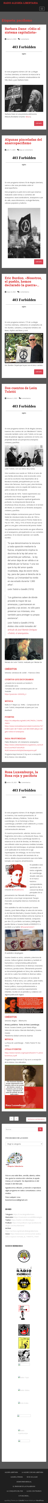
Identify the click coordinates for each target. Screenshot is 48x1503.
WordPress (40, 1500)
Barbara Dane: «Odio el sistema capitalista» (22, 30)
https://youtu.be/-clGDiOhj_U (15, 694)
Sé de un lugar (32, 1477)
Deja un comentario (26, 150)
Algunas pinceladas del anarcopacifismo (23, 141)
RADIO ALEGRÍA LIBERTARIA (20, 2)
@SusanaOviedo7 (27, 927)
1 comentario (24, 39)
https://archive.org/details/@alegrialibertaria (21, 1231)
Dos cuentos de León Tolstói (21, 390)
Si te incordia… (24, 1496)
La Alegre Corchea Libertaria (32, 1472)
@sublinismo (19, 890)
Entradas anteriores (36, 1119)
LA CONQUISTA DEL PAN (15, 1491)
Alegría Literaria (17, 1477)
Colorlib (21, 1500)
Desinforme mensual (24, 1482)
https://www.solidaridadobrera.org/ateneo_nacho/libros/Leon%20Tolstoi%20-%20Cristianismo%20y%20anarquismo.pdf (24, 747)
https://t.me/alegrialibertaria (23, 1214)
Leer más (39, 123)
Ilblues (28, 117)
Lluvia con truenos (34, 1491)
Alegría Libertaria (11, 1472)
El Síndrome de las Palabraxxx (24, 1486)
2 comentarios (24, 292)
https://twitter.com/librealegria (23, 1220)
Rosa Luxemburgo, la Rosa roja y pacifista (21, 774)
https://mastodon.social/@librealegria (28, 1217)
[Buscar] (40, 1129)
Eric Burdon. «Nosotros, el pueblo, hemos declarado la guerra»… (23, 281)
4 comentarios (26, 398)
